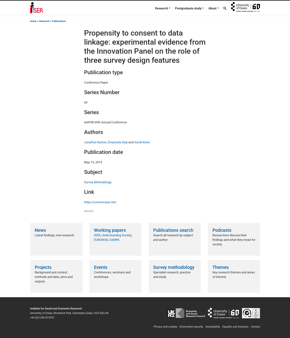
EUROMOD (101, 240)
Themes (220, 267)
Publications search (173, 230)
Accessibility (212, 326)
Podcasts (221, 230)
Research (161, 8)
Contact (255, 326)
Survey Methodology (98, 182)
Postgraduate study (188, 8)
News (40, 230)
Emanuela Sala (118, 142)
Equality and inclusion (235, 326)
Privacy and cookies (165, 326)
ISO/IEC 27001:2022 (251, 313)
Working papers (110, 230)
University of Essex (245, 8)
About (212, 8)
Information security (191, 326)
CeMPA (114, 240)
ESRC (186, 313)
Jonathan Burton (95, 142)
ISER (97, 235)
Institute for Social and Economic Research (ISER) (36, 8)
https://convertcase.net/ (100, 202)
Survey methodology (173, 267)
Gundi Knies (142, 142)
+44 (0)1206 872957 (42, 317)
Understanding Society (117, 235)
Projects (43, 267)
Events (100, 267)
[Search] (225, 8)
